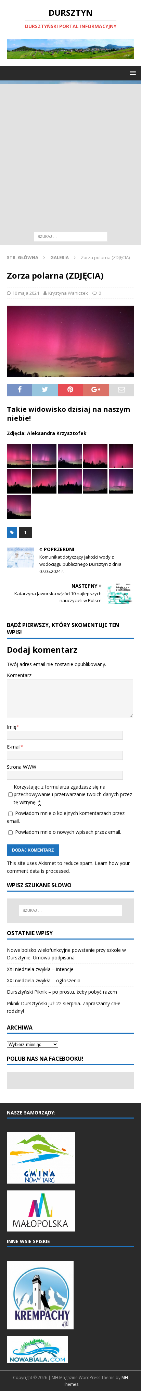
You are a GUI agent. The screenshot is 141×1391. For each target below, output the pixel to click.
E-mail (14, 746)
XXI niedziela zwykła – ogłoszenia (43, 980)
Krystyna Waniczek (68, 293)
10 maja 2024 (25, 293)
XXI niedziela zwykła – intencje (40, 969)
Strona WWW (21, 767)
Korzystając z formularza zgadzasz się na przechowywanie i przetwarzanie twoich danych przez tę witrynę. (73, 794)
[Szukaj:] (70, 236)
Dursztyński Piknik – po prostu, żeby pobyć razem (62, 991)
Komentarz (19, 675)
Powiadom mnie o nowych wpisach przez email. (68, 832)
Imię (11, 727)
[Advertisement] (70, 154)
